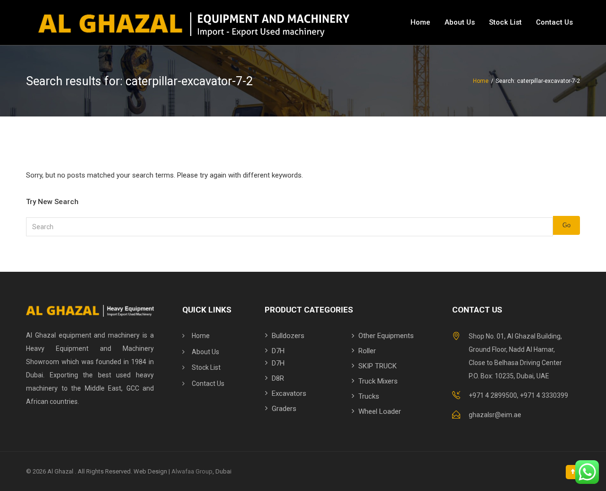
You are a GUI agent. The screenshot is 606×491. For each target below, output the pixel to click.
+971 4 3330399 (544, 395)
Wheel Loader (379, 411)
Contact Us (554, 22)
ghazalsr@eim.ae (495, 415)
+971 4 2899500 (493, 395)
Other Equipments (386, 335)
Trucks (368, 396)
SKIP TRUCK (377, 366)
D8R (278, 378)
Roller (367, 351)
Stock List (505, 22)
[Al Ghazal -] (192, 22)
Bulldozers (288, 335)
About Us (460, 22)
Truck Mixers (378, 381)
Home (420, 22)
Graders (284, 408)
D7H (278, 351)
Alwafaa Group (192, 471)
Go (566, 225)
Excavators (289, 393)
